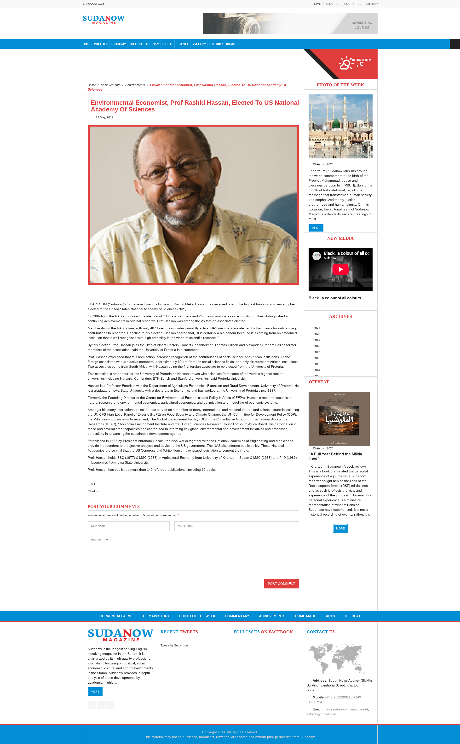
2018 (316, 346)
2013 (316, 376)
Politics (101, 44)
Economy (118, 44)
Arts (330, 616)
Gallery (199, 44)
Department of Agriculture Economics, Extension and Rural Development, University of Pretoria (221, 386)
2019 (316, 340)
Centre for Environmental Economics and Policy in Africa (188, 398)
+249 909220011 (338, 697)
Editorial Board (222, 44)
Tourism (152, 44)
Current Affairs (115, 616)
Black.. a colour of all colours (335, 298)
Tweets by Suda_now (174, 645)
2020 (316, 334)
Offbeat (319, 381)
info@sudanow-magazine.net (346, 709)
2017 (316, 352)
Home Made (305, 616)
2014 (316, 370)
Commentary (237, 616)
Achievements (272, 616)
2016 (316, 358)
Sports (167, 44)
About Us (332, 3)
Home (317, 3)
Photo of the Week (197, 616)
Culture (136, 44)
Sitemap (372, 3)
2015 (316, 364)
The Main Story (155, 616)
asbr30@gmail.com (321, 714)
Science (182, 44)
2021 (316, 328)
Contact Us (352, 3)
